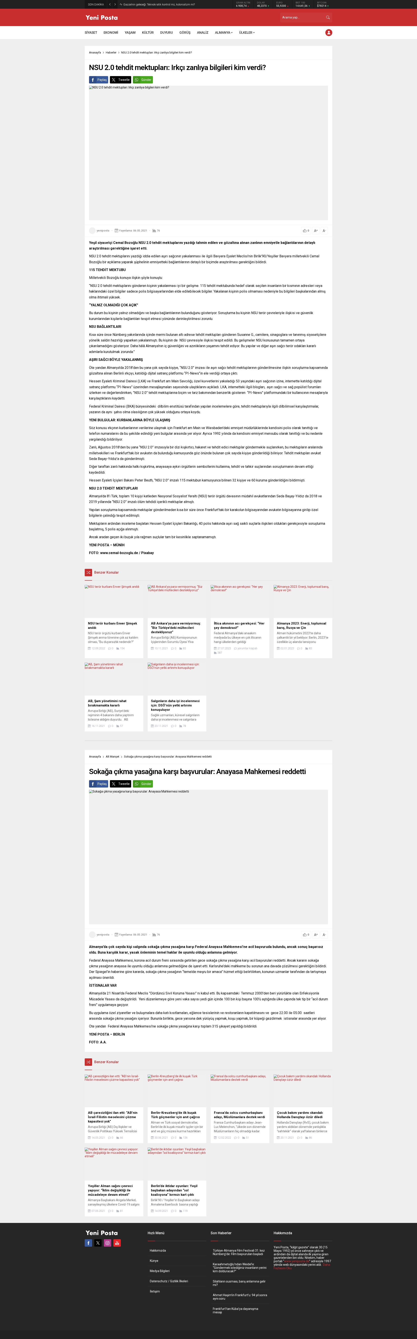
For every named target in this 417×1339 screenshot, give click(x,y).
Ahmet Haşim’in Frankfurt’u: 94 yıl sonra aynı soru (240, 1296)
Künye (154, 1260)
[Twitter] (98, 1243)
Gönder (146, 80)
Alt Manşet (112, 756)
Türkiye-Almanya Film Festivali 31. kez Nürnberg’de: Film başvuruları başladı (239, 1252)
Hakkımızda (158, 1250)
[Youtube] (117, 1243)
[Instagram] (107, 1243)
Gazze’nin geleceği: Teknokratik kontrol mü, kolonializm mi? (159, 4)
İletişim (155, 1291)
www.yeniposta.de (296, 1261)
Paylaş (102, 80)
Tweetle (124, 80)
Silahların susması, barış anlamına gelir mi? (239, 1283)
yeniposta (103, 230)
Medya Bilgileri (160, 1271)
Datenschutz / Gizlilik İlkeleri (169, 1281)
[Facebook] (88, 1243)
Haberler (111, 52)
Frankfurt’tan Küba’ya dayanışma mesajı (235, 1310)
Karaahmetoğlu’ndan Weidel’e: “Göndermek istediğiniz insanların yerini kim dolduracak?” (239, 1267)
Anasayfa (95, 52)
